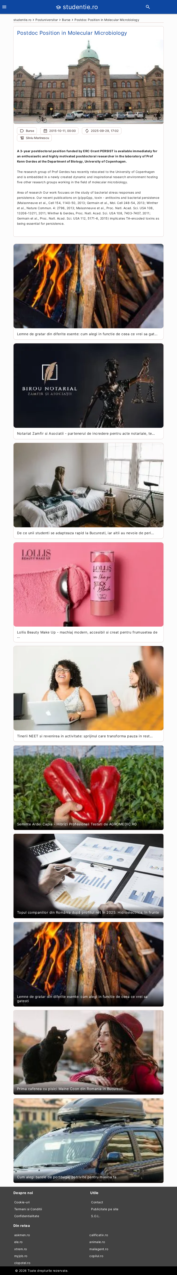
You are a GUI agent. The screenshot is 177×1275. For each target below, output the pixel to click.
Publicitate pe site (105, 1209)
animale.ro (97, 1242)
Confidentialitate (26, 1216)
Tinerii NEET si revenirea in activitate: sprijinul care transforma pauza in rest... (85, 736)
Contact (97, 1202)
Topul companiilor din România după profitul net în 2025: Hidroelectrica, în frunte (88, 912)
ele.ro (18, 1242)
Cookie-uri (22, 1202)
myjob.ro (20, 1256)
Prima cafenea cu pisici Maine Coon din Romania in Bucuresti (70, 1089)
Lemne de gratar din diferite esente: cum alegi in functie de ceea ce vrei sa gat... (87, 334)
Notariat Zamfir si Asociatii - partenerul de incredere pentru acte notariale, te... (86, 433)
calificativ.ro (98, 1235)
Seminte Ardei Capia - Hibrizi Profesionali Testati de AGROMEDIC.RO (77, 824)
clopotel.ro (22, 1263)
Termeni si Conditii (28, 1209)
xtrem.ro (20, 1249)
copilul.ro (96, 1256)
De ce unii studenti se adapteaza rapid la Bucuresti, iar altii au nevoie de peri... (85, 533)
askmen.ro (22, 1235)
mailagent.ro (98, 1249)
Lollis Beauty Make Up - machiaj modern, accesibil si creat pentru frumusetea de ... (87, 634)
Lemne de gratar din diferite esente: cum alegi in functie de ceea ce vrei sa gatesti (82, 998)
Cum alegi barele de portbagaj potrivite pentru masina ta (67, 1177)
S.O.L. (95, 1216)
